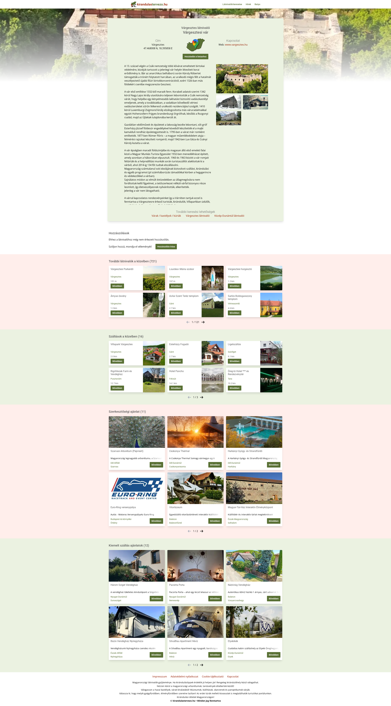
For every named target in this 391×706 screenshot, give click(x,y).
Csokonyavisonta (177, 466)
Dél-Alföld (115, 463)
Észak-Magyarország (238, 519)
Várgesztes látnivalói (198, 215)
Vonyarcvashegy (236, 600)
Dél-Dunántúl (175, 463)
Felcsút (172, 379)
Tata (230, 379)
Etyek (230, 656)
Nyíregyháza (116, 656)
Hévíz (171, 656)
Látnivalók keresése (232, 4)
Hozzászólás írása (166, 246)
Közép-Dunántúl (235, 653)
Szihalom (232, 523)
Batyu (257, 4)
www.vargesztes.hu (236, 44)
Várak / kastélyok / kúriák (166, 215)
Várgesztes (116, 276)
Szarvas (114, 466)
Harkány (232, 466)
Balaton (173, 519)
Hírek (248, 4)
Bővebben (117, 286)
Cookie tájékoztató (213, 676)
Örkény (114, 523)
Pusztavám (116, 379)
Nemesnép (174, 600)
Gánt (171, 303)
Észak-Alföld (116, 653)
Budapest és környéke (121, 519)
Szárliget (232, 352)
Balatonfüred (175, 523)
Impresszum (159, 676)
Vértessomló (234, 303)
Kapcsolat (233, 676)
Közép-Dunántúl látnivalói (229, 215)
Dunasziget (116, 600)
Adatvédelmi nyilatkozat (184, 676)
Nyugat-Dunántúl (119, 597)
